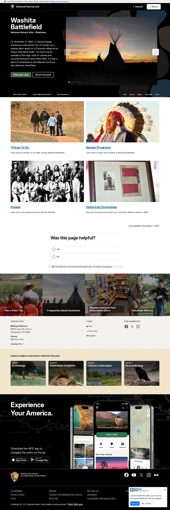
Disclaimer (92, 494)
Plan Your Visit (19, 94)
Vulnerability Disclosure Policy (101, 498)
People (16, 207)
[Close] (164, 489)
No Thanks (146, 503)
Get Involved (62, 94)
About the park (43, 74)
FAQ (90, 326)
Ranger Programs (98, 147)
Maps (139, 94)
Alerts (131, 94)
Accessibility (17, 490)
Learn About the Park (41, 94)
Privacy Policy (17, 494)
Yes (58, 249)
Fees (157, 94)
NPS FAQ (53, 498)
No (58, 256)
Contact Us (16, 344)
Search (139, 6)
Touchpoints (107, 266)
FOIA (13, 498)
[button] (155, 52)
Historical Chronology (101, 207)
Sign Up (134, 503)
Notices (52, 490)
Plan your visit (21, 74)
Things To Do (20, 147)
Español (91, 336)
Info (124, 94)
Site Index (92, 331)
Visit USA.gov (75, 504)
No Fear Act (93, 490)
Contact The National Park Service (65, 494)
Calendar (148, 94)
